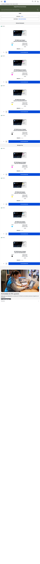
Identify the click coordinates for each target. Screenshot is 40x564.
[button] (20, 301)
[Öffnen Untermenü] (2, 2)
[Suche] (33, 1)
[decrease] (1, 52)
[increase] (6, 52)
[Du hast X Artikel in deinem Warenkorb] (38, 2)
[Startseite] (5, 1)
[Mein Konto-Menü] (35, 1)
